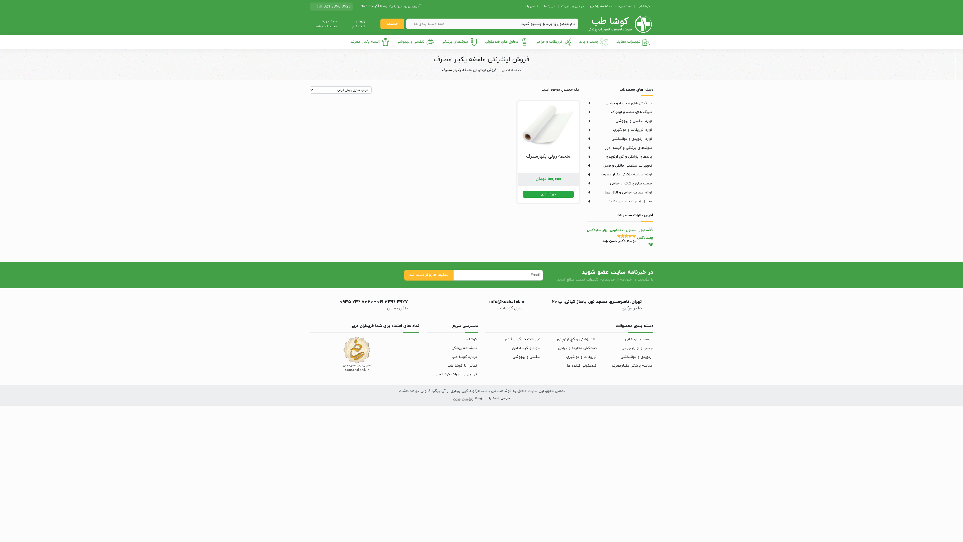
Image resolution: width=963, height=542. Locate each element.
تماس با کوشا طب (462, 365)
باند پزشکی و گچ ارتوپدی (577, 339)
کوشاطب (644, 6)
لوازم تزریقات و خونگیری (632, 129)
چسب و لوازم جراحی (637, 348)
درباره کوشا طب (464, 357)
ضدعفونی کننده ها (582, 365)
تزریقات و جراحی (549, 41)
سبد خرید (624, 6)
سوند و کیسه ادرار (526, 348)
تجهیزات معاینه (627, 41)
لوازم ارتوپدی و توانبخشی (632, 139)
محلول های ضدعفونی (501, 41)
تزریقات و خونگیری (581, 357)
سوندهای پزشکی (455, 41)
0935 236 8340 (356, 302)
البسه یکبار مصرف (365, 41)
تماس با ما (531, 6)
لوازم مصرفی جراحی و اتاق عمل (628, 192)
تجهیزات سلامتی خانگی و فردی (627, 165)
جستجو (392, 23)
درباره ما (549, 6)
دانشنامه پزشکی (601, 6)
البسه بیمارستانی (639, 339)
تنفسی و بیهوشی (411, 41)
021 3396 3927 (392, 302)
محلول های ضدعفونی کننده (630, 201)
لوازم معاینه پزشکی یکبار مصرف (626, 174)
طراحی (504, 398)
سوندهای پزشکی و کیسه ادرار (628, 148)
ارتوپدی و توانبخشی (637, 357)
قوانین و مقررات (572, 6)
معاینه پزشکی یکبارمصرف (632, 365)
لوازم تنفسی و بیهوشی (634, 121)
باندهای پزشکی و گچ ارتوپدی (629, 156)
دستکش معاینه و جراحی (577, 348)
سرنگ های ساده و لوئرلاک (631, 112)
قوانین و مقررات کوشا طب (456, 374)
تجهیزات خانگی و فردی (522, 339)
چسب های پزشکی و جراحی (631, 183)
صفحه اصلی (511, 70)
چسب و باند (588, 41)
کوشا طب (469, 339)
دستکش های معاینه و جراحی (629, 103)
